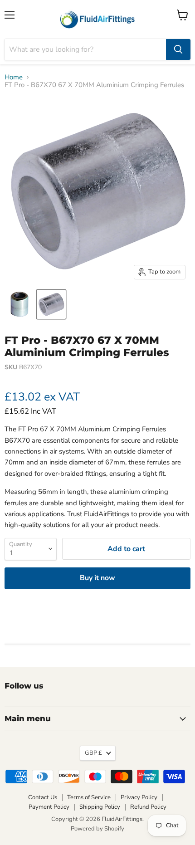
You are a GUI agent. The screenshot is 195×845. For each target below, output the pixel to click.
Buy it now (97, 578)
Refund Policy (148, 807)
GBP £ (93, 753)
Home (14, 77)
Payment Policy (49, 807)
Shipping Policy (99, 807)
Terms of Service (89, 797)
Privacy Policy (139, 797)
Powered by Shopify (97, 829)
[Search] (178, 49)
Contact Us (42, 797)
